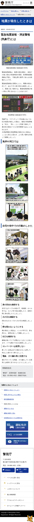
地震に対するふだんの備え (12, 394)
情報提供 (7, 470)
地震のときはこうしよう (8, 14)
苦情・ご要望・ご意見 (23, 470)
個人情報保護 (11, 494)
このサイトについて (13, 489)
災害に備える (25, 11)
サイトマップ (26, 3)
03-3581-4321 (11, 465)
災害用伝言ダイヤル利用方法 (13, 418)
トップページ (4, 11)
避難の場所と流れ (9, 413)
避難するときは (9, 408)
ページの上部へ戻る (13, 477)
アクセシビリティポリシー (15, 500)
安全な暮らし (15, 11)
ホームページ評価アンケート (16, 506)
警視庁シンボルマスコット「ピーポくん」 (30, 518)
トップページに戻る (13, 483)
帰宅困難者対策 (9, 399)
